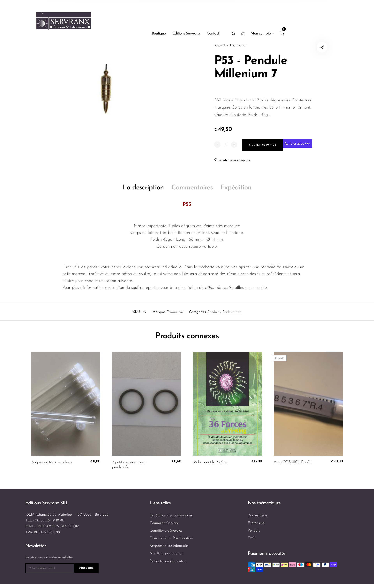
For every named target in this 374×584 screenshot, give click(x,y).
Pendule (254, 531)
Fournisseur (175, 312)
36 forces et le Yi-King (210, 462)
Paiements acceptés (266, 553)
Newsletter (35, 546)
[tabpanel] (106, 91)
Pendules (214, 312)
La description (143, 187)
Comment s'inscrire (164, 523)
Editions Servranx (186, 33)
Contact (213, 33)
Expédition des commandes (171, 515)
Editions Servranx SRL (46, 503)
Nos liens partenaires (166, 553)
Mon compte (261, 33)
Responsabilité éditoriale (169, 546)
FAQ (252, 538)
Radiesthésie (232, 312)
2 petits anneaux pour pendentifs (129, 464)
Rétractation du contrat (168, 561)
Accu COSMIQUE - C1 (292, 462)
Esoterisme (256, 523)
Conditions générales (166, 531)
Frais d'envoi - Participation (171, 538)
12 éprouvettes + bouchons (51, 462)
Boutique (159, 33)
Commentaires (192, 187)
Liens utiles (160, 503)
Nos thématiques (264, 503)
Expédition (236, 187)
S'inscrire (86, 568)
